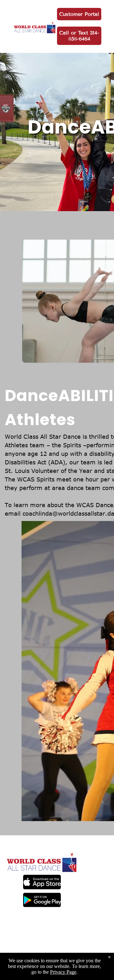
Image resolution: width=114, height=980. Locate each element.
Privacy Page (63, 972)
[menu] (104, 13)
